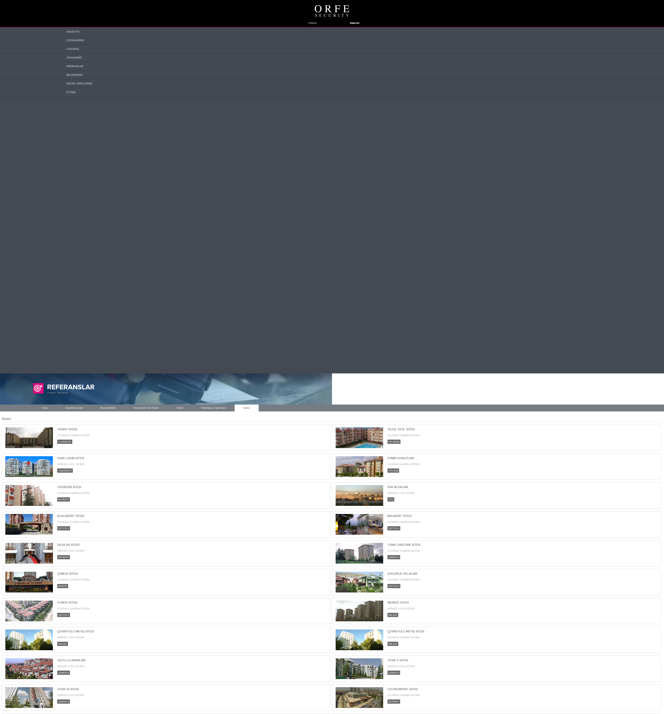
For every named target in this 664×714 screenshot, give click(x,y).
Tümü (45, 408)
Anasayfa (51, 392)
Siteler (73, 392)
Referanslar (62, 392)
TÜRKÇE (312, 23)
